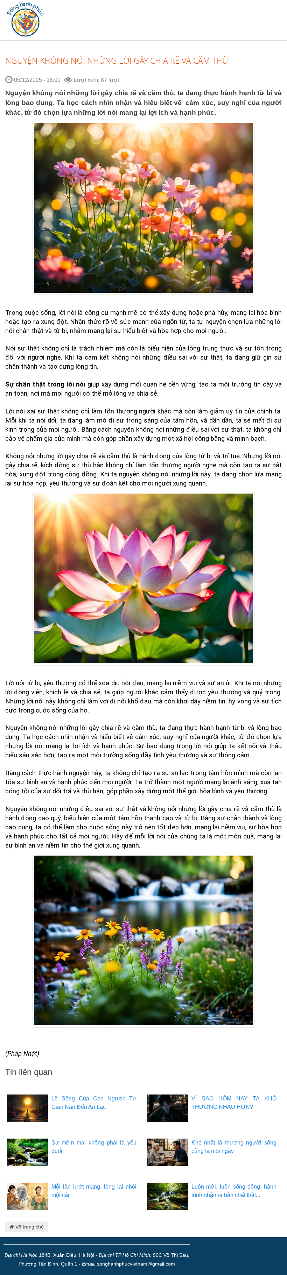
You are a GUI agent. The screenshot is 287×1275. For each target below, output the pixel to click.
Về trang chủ (29, 1227)
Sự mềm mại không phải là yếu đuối (93, 1147)
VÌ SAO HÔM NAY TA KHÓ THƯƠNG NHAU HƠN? (233, 1103)
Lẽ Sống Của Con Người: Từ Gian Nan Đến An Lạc (93, 1103)
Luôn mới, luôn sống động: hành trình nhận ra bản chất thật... (233, 1191)
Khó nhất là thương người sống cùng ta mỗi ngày (233, 1147)
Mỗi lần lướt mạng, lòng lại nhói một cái (93, 1191)
